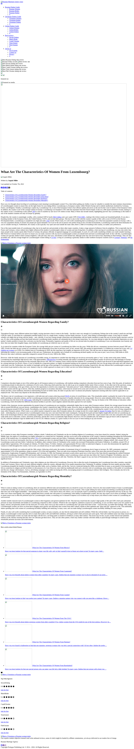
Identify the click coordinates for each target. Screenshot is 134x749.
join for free (5, 690)
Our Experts (13, 50)
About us (8, 49)
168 (33, 211)
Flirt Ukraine (13, 45)
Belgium (124, 237)
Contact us (12, 52)
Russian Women (14, 9)
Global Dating (14, 32)
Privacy (11, 54)
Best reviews (9, 35)
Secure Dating (14, 37)
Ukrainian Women (15, 18)
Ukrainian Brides (15, 20)
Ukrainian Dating (15, 22)
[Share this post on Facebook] (2, 188)
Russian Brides (14, 11)
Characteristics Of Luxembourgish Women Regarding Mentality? (26, 200)
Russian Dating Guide (12, 7)
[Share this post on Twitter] (4, 188)
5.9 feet (53, 237)
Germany (117, 237)
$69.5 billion (57, 217)
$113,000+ (81, 217)
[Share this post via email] (7, 188)
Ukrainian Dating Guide (13, 17)
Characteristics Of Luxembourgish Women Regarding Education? (26, 197)
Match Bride (13, 39)
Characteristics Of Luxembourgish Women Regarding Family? (25, 195)
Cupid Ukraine (14, 41)
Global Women (14, 28)
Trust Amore (13, 43)
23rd (47, 221)
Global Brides (13, 30)
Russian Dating (14, 13)
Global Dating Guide (12, 26)
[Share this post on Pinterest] (5, 188)
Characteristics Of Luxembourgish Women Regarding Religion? (26, 198)
